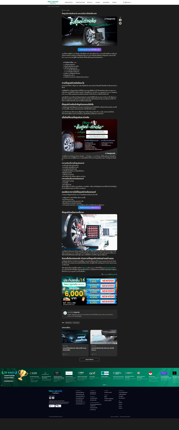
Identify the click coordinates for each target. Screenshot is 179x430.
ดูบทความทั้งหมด (89, 359)
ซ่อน (75, 62)
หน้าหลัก (49, 6)
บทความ (52, 6)
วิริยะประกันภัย (113, 274)
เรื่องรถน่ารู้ (57, 6)
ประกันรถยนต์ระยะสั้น (108, 267)
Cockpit (106, 274)
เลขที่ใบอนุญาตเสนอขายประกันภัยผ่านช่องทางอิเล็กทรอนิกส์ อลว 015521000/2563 (59, 403)
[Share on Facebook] (120, 21)
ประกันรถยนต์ (85, 267)
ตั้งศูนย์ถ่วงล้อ (68, 322)
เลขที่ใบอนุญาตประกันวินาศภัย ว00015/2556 (56, 401)
